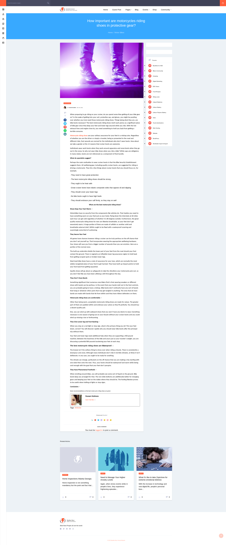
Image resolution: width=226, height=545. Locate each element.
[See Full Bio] (95, 400)
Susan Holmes (72, 107)
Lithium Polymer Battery (159, 112)
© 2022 (109, 540)
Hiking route (156, 97)
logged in (99, 430)
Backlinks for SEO (157, 65)
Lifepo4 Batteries (157, 102)
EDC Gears (155, 86)
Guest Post (116, 10)
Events (145, 10)
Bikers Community (157, 71)
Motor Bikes (67, 103)
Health (103, 473)
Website (78, 408)
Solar (154, 117)
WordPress (155, 138)
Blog (136, 10)
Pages (128, 10)
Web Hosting (156, 128)
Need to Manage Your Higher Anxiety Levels (112, 478)
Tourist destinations (158, 123)
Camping (155, 76)
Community (165, 10)
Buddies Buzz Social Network (118, 540)
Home (105, 10)
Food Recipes (156, 91)
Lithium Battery (156, 107)
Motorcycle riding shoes (79, 136)
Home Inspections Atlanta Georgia (76, 479)
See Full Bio (89, 400)
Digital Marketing (157, 81)
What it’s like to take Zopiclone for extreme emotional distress (153, 478)
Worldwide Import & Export (160, 143)
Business (65, 474)
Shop (155, 10)
